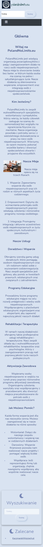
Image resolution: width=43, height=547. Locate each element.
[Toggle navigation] (6, 22)
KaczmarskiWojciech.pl (23, 538)
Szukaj (30, 14)
